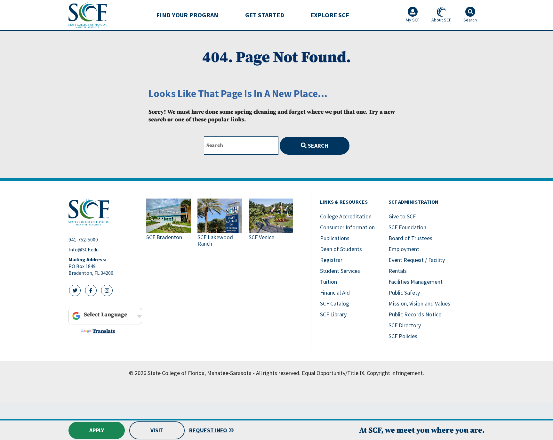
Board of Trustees (410, 238)
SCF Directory (405, 325)
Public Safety (404, 292)
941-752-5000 (83, 239)
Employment (404, 249)
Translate (103, 331)
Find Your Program (187, 15)
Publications (334, 238)
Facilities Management (416, 281)
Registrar (331, 260)
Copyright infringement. (395, 373)
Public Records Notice (415, 314)
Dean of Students (341, 249)
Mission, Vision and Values (419, 303)
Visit (157, 430)
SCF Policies (403, 336)
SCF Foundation (407, 227)
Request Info (208, 430)
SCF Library (333, 314)
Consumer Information (347, 227)
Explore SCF (329, 15)
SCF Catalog (334, 303)
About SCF (441, 20)
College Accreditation (346, 216)
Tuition (328, 281)
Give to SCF (402, 216)
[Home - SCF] (103, 212)
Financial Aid (335, 292)
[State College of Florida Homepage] (87, 15)
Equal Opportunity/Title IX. (333, 373)
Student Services (340, 270)
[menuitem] (187, 15)
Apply (96, 430)
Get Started (264, 15)
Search (317, 145)
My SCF (413, 20)
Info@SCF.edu (83, 249)
